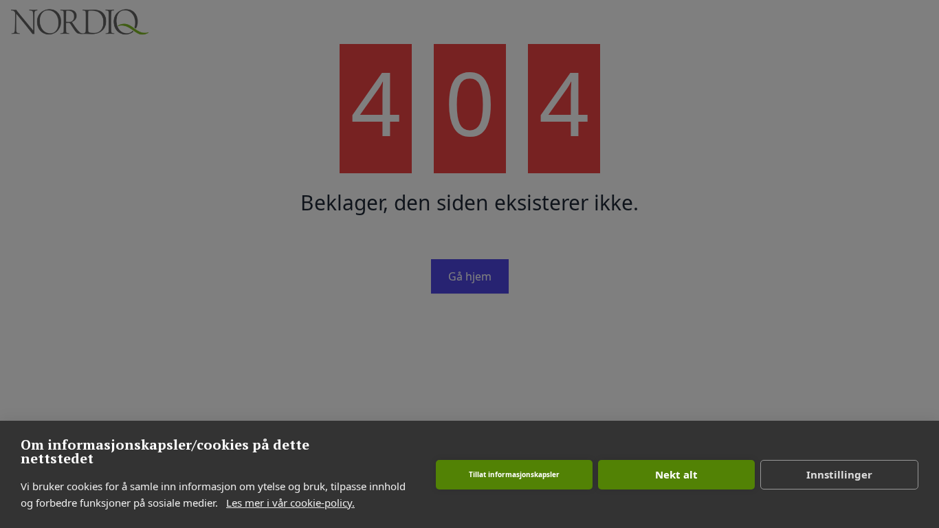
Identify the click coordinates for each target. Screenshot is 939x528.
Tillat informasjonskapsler (514, 474)
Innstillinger (839, 474)
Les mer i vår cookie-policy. (290, 502)
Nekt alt (676, 474)
